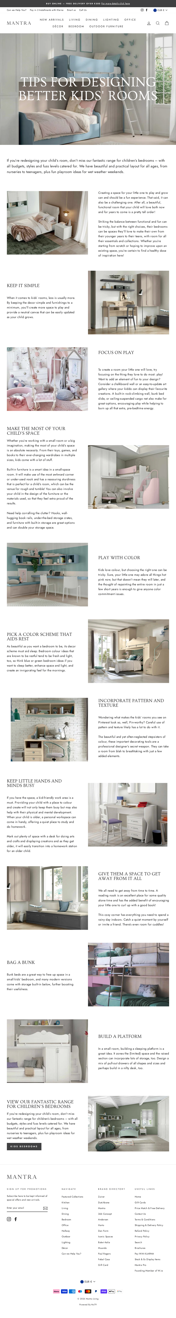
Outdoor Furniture (106, 26)
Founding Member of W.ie (149, 1270)
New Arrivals (52, 20)
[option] (88, 3)
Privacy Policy (142, 1236)
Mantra (101, 1208)
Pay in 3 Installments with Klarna (46, 10)
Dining (92, 20)
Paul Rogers (104, 1253)
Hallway (66, 1231)
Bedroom (76, 26)
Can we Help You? (16, 10)
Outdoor (66, 1236)
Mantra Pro (140, 1265)
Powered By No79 (88, 1304)
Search (138, 1242)
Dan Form (103, 1231)
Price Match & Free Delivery (150, 1208)
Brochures (140, 1248)
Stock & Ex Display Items (147, 1259)
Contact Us (140, 1214)
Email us (71, 10)
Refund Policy (142, 1231)
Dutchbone (103, 1202)
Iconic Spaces (105, 1236)
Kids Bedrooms (24, 1146)
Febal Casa (104, 1259)
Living (75, 20)
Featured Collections (72, 1196)
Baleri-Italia (104, 1242)
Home (138, 1196)
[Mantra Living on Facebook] (16, 1219)
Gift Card (103, 1265)
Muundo (102, 1248)
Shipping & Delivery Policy (149, 1225)
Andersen (103, 1219)
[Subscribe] (45, 1208)
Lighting (111, 20)
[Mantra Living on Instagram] (9, 1219)
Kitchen (66, 1202)
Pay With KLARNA (144, 1253)
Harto (101, 1225)
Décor (58, 26)
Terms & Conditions (145, 1219)
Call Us (83, 10)
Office (130, 20)
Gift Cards (140, 1202)
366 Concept (105, 1214)
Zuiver (101, 1196)
